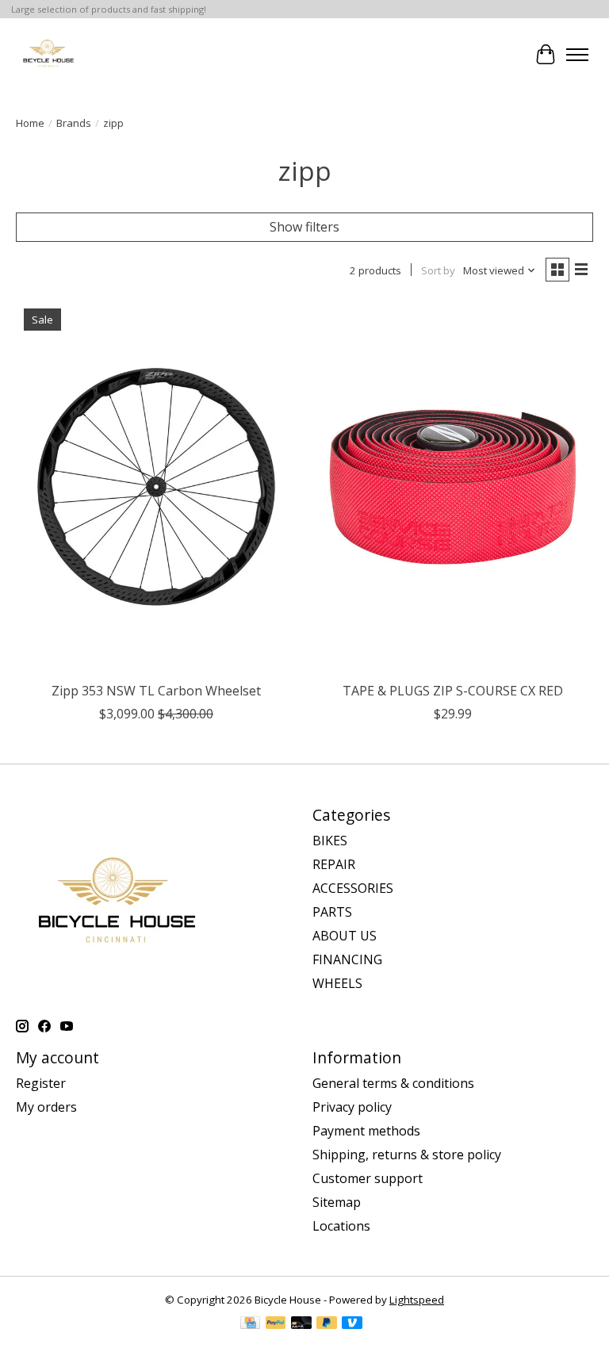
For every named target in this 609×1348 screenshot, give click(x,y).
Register (41, 1083)
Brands (73, 123)
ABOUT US (344, 935)
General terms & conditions (393, 1083)
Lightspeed (416, 1299)
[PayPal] (276, 1324)
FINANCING (347, 959)
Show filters (304, 227)
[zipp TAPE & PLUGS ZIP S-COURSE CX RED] (452, 487)
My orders (46, 1107)
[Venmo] (352, 1324)
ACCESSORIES (352, 888)
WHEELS (337, 983)
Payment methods (366, 1130)
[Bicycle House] (47, 54)
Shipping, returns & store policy (406, 1154)
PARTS (332, 912)
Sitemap (336, 1202)
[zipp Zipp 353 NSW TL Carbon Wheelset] (156, 487)
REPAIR (333, 864)
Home (30, 123)
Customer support (367, 1178)
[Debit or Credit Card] (301, 1324)
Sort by (438, 270)
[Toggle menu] (577, 55)
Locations (341, 1226)
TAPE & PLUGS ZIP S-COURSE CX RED (453, 690)
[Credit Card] (250, 1324)
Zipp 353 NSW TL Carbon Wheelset (156, 690)
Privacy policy (352, 1107)
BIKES (329, 840)
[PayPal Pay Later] (326, 1324)
